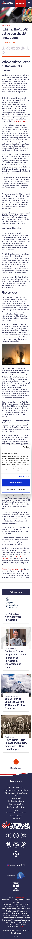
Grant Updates (10, 649)
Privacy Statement (16, 816)
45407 (21, 927)
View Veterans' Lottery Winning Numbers (16, 794)
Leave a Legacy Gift (16, 804)
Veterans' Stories (11, 696)
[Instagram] (13, 49)
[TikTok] (28, 49)
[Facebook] (4, 49)
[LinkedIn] (23, 49)
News (16, 810)
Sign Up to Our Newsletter (16, 807)
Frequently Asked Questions (16, 813)
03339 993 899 (18, 897)
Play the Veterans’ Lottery (16, 787)
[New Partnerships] (16, 603)
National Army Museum (19, 121)
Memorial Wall (16, 798)
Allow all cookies (16, 482)
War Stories (6, 25)
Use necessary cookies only (16, 489)
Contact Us (16, 819)
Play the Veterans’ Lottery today (13, 569)
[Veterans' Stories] (16, 685)
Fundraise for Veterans (16, 801)
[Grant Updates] (16, 638)
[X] (8, 49)
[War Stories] (16, 726)
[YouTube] (18, 49)
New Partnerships (12, 614)
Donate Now (20, 3)
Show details (23, 476)
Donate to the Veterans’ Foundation (16, 790)
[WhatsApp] (4, 53)
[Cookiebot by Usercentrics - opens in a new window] (23, 447)
